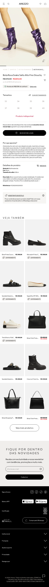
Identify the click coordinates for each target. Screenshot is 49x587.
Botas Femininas (25, 69)
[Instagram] (32, 491)
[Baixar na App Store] (28, 501)
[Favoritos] (40, 4)
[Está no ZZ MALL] (7, 520)
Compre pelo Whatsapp (36, 520)
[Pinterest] (45, 491)
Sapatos (13, 69)
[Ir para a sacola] (45, 4)
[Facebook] (36, 491)
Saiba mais (33, 86)
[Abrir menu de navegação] (4, 3)
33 (6, 101)
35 (31, 101)
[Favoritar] (44, 75)
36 (43, 101)
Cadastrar (24, 477)
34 (18, 101)
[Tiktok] (41, 491)
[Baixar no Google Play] (41, 501)
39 (31, 108)
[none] (41, 469)
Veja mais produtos (24, 428)
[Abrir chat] (43, 576)
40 (43, 108)
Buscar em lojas (27, 133)
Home (5, 69)
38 (18, 108)
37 (6, 108)
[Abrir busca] (8, 3)
